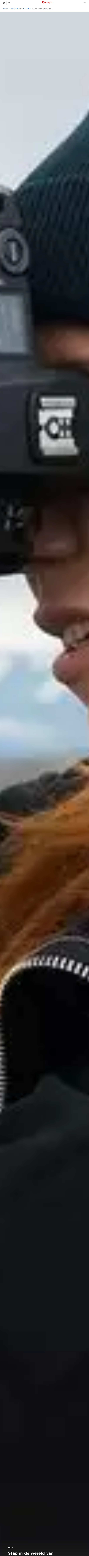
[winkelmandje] (4, 3)
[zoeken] (9, 2)
